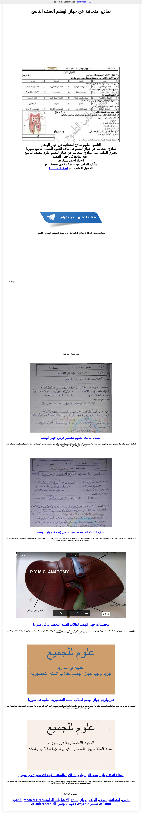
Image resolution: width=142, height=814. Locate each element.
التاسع (126, 800)
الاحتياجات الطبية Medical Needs (46, 800)
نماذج (74, 800)
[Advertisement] (71, 41)
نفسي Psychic (88, 804)
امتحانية (114, 800)
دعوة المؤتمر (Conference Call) (54, 804)
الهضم (92, 800)
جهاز (83, 800)
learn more (81, 2)
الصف (103, 800)
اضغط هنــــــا (58, 168)
